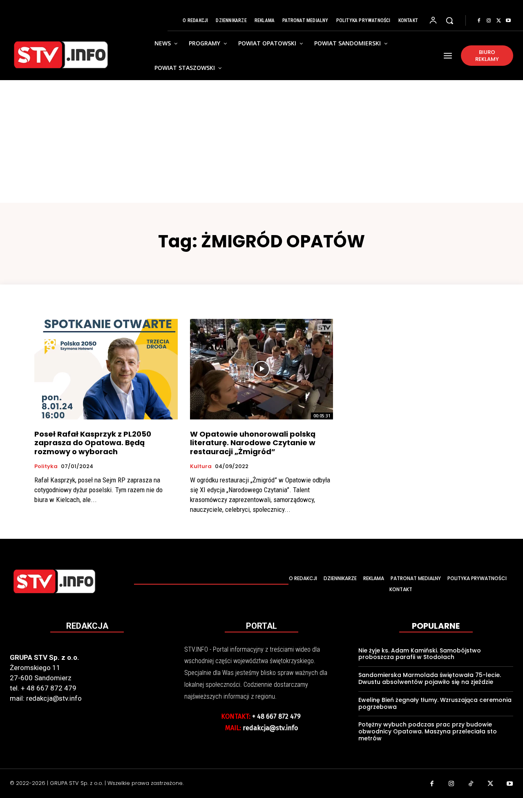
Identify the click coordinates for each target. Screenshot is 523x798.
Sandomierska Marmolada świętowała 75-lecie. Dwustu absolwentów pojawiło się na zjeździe (429, 678)
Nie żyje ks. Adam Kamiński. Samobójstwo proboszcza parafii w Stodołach (419, 653)
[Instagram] (489, 21)
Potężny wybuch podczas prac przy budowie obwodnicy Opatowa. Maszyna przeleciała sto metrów (427, 731)
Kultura (201, 466)
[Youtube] (508, 21)
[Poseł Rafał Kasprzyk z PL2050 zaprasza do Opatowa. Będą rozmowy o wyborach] (106, 369)
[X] (498, 21)
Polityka (46, 466)
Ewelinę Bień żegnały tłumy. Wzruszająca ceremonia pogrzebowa (435, 703)
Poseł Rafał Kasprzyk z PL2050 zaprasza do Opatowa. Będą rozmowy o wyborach (92, 443)
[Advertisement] (261, 141)
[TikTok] (471, 784)
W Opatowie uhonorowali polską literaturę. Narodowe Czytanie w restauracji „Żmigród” (252, 443)
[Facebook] (479, 21)
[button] (449, 20)
